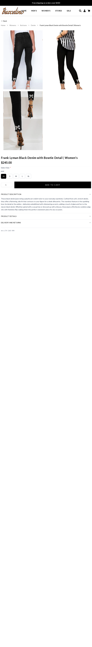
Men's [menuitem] (34, 11)
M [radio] (16, 176)
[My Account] (84, 11)
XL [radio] (28, 176)
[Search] (80, 11)
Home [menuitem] (23, 11)
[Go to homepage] (13, 10)
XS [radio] (4, 176)
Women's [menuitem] (46, 11)
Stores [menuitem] (58, 11)
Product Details (9, 216)
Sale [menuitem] (69, 11)
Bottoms (23, 25)
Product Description (11, 194)
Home (3, 25)
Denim (33, 25)
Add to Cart (52, 185)
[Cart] (89, 11)
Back (5, 21)
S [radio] (9, 176)
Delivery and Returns (11, 223)
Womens (12, 25)
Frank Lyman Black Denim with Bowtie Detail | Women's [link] (60, 25)
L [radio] (22, 176)
